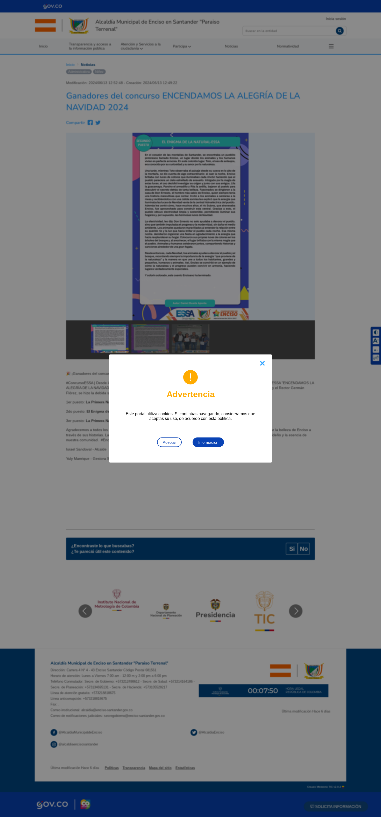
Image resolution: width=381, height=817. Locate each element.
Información (208, 442)
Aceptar (169, 442)
